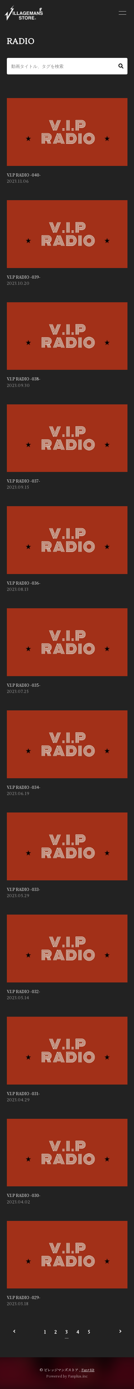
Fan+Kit (87, 1369)
